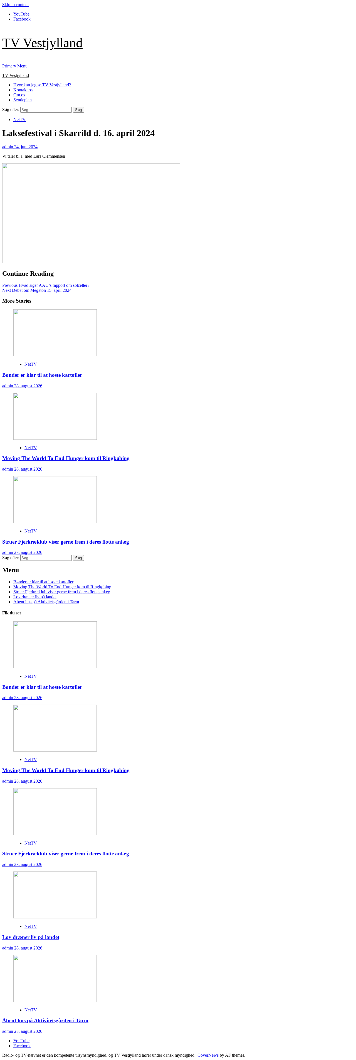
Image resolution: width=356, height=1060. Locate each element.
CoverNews (208, 1055)
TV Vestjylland (42, 42)
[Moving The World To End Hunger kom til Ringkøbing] (55, 438)
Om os (19, 94)
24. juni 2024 (26, 146)
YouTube (21, 14)
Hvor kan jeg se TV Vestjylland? (42, 84)
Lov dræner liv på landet (34, 596)
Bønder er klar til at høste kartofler (42, 375)
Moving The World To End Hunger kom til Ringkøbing (66, 458)
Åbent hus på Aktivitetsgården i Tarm (46, 601)
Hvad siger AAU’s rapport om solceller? (45, 285)
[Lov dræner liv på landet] (55, 917)
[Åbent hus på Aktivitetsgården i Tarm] (55, 1000)
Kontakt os (23, 89)
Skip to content (15, 4)
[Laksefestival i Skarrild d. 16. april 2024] (91, 261)
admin (8, 146)
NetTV (19, 119)
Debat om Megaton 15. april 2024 (36, 290)
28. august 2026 (28, 385)
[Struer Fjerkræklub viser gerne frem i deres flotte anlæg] (55, 521)
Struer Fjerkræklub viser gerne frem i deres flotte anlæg (65, 542)
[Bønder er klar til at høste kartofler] (55, 354)
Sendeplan (22, 99)
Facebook (22, 19)
